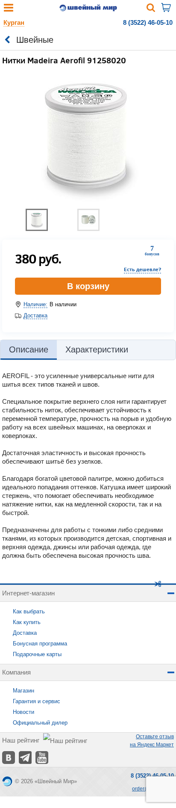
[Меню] (8, 9)
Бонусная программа (40, 643)
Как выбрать (29, 611)
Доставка (35, 315)
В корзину (88, 286)
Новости (23, 712)
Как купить (27, 622)
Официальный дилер (40, 722)
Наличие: (35, 304)
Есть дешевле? (142, 269)
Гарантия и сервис (36, 701)
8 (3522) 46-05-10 (148, 22)
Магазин (23, 690)
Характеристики (96, 349)
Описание (28, 349)
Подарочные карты (37, 654)
